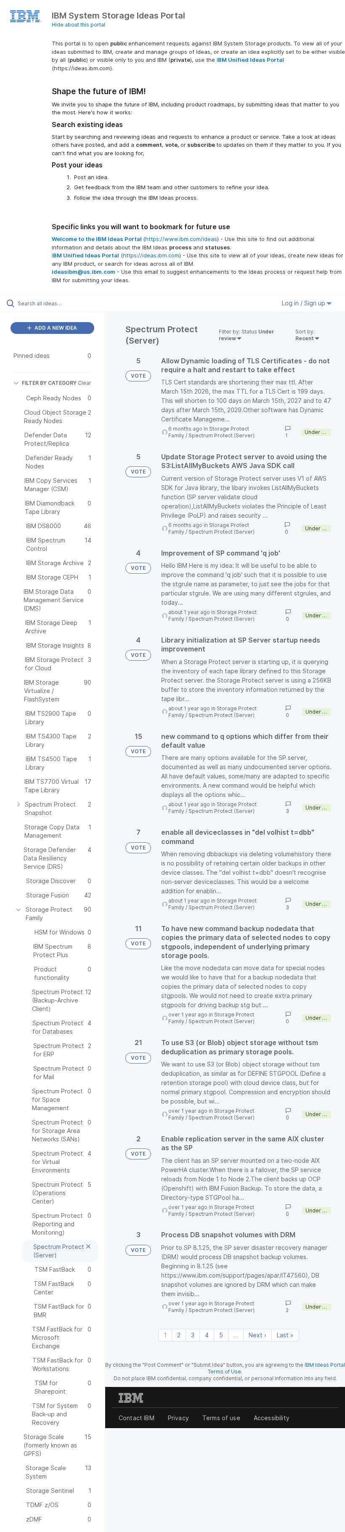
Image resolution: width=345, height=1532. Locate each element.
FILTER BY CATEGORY (49, 383)
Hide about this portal (78, 24)
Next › (257, 1335)
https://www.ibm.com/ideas (181, 238)
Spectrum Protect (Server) (221, 435)
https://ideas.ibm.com (151, 255)
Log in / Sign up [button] (304, 303)
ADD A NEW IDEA (55, 328)
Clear (84, 383)
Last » (285, 1335)
